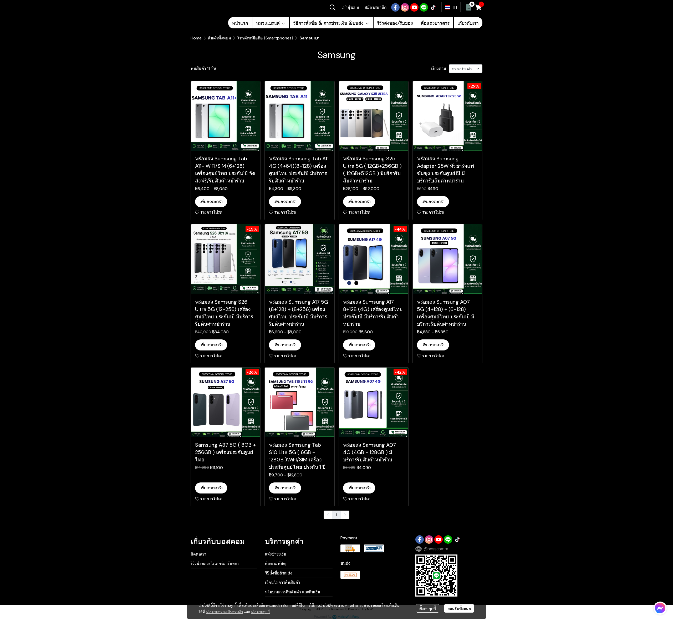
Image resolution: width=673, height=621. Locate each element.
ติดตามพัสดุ (275, 563)
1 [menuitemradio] (336, 514)
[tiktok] (433, 7)
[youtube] (414, 7)
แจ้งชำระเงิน (275, 554)
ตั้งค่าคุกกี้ (427, 608)
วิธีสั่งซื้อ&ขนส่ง (278, 573)
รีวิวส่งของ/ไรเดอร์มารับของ (215, 563)
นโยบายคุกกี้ (260, 611)
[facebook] (395, 7)
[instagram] (405, 7)
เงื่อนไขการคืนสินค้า (282, 582)
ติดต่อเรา (198, 554)
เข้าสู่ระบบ (350, 7)
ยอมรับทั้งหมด (459, 608)
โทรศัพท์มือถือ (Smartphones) (265, 38)
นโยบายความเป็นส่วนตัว (224, 611)
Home (196, 38)
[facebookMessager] (660, 608)
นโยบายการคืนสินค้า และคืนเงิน (292, 591)
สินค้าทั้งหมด (219, 38)
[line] (424, 7)
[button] (332, 7)
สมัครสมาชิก (375, 7)
